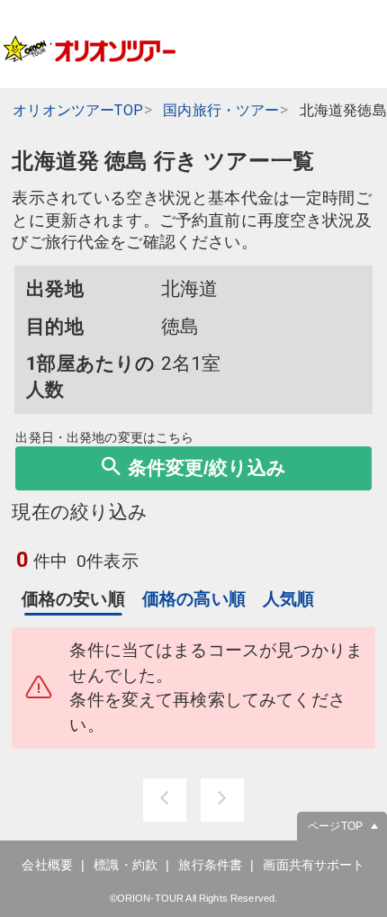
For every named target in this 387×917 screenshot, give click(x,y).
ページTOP (335, 826)
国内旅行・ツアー (221, 110)
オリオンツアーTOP (78, 110)
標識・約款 (126, 865)
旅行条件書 (210, 865)
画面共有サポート (313, 865)
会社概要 (47, 865)
